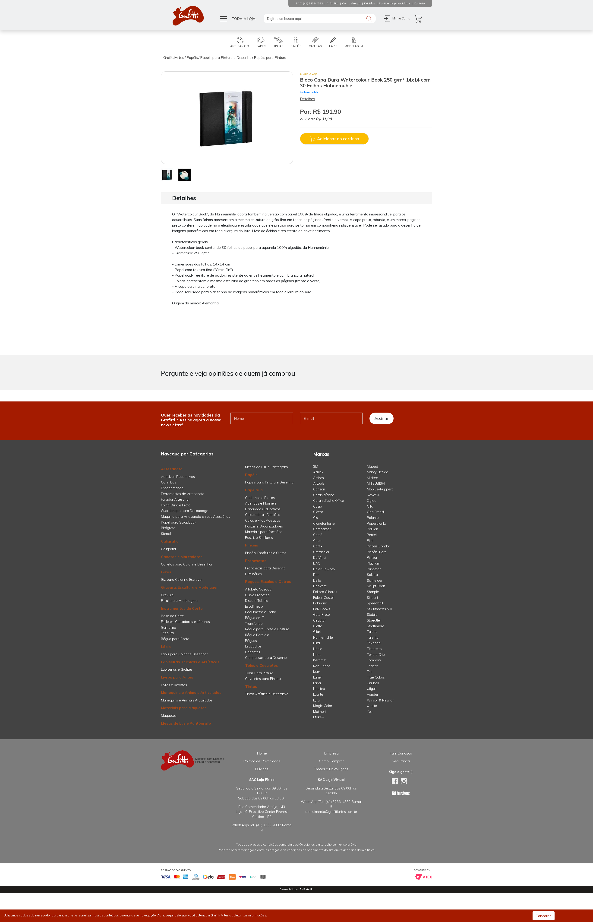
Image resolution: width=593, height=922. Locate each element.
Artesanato (172, 469)
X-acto (372, 706)
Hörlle (317, 649)
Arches (318, 478)
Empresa (331, 753)
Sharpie (373, 592)
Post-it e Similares (259, 538)
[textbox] (320, 18)
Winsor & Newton (380, 700)
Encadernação (172, 488)
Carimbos (168, 482)
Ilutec (317, 655)
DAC (316, 563)
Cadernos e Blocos (260, 498)
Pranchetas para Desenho (265, 568)
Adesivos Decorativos (178, 477)
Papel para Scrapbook (178, 522)
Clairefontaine (324, 523)
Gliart (317, 632)
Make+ (318, 717)
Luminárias (253, 574)
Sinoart (372, 598)
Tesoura (167, 633)
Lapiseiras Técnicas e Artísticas (190, 662)
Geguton (319, 620)
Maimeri (319, 712)
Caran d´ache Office (328, 501)
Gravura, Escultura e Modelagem (190, 587)
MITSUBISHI (376, 483)
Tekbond (374, 643)
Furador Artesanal (175, 499)
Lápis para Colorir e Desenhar (184, 654)
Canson (319, 489)
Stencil (166, 534)
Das (316, 575)
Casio (317, 506)
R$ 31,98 (324, 119)
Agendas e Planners (261, 503)
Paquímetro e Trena (260, 612)
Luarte (318, 694)
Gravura (167, 595)
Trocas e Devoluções (331, 769)
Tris (369, 672)
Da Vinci (319, 558)
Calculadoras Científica (262, 515)
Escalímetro (254, 606)
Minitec (372, 478)
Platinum (373, 563)
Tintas (251, 686)
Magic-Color (322, 706)
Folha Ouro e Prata (175, 505)
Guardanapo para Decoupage (184, 511)
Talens (372, 632)
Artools (318, 483)
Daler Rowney (324, 569)
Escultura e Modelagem (179, 601)
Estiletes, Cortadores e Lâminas (185, 622)
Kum (316, 672)
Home (262, 753)
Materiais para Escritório (263, 532)
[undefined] (227, 118)
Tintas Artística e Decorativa (266, 694)
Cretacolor (321, 552)
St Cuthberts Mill (379, 609)
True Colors (376, 677)
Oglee (371, 501)
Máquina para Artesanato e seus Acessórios (195, 517)
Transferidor (254, 624)
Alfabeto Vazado (258, 589)
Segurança (401, 761)
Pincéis (251, 545)
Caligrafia (170, 541)
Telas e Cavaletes (261, 665)
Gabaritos (252, 652)
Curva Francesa (257, 595)
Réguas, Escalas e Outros (268, 581)
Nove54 (373, 495)
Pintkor (372, 558)
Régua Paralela (257, 635)
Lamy (317, 677)
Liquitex (319, 689)
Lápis (166, 646)
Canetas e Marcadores (181, 556)
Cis (315, 518)
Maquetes (169, 716)
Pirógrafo (168, 528)
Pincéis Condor (378, 546)
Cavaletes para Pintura (263, 679)
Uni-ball (373, 683)
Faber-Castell (323, 598)
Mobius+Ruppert (380, 489)
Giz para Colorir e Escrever (182, 580)
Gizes (166, 572)
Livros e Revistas (174, 685)
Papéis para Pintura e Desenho (269, 482)
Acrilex (318, 472)
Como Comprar (331, 761)
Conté (317, 535)
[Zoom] (167, 174)
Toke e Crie (376, 655)
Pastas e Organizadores (264, 526)
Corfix (317, 546)
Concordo (544, 915)
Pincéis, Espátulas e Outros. (266, 553)
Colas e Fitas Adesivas (262, 520)
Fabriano (320, 603)
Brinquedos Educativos (263, 509)
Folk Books (321, 609)
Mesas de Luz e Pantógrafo (186, 723)
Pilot (370, 541)
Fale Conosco (401, 753)
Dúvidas (261, 769)
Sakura (372, 575)
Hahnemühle (309, 92)
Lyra (316, 700)
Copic (317, 541)
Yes (369, 712)
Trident (372, 666)
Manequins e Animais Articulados (191, 692)
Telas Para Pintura (259, 673)
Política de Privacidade (262, 761)
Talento (373, 637)
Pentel (372, 535)
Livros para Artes (177, 677)
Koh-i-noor (321, 666)
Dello (317, 580)
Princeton (374, 569)
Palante (373, 518)
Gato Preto (321, 615)
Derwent (319, 586)
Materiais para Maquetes (184, 707)
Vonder (372, 694)
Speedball (375, 603)
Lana (317, 683)
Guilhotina (168, 627)
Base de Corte (172, 616)
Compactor (322, 529)
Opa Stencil (376, 512)
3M (315, 466)
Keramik (319, 660)
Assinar (381, 418)
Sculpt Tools (376, 586)
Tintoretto (374, 649)
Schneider (374, 580)
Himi (316, 643)
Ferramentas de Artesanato (182, 494)
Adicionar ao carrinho (338, 138)
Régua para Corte (175, 639)
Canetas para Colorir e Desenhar (186, 564)
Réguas (251, 641)
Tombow (374, 660)
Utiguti (371, 689)
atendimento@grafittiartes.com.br (331, 812)
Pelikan (372, 529)
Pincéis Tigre (377, 552)
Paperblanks (376, 523)
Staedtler (374, 620)
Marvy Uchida (377, 472)
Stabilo (372, 615)
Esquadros (253, 646)
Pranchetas (255, 560)
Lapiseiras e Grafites (176, 669)
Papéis (251, 474)
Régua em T (254, 618)
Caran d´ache (323, 495)
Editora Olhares (325, 592)
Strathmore (375, 626)
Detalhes (307, 98)
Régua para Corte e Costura (267, 629)
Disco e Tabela (256, 601)
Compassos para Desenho (266, 658)
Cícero (318, 512)
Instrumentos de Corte (182, 608)
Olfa (370, 506)
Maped (372, 466)
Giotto (317, 626)
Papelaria (254, 490)
